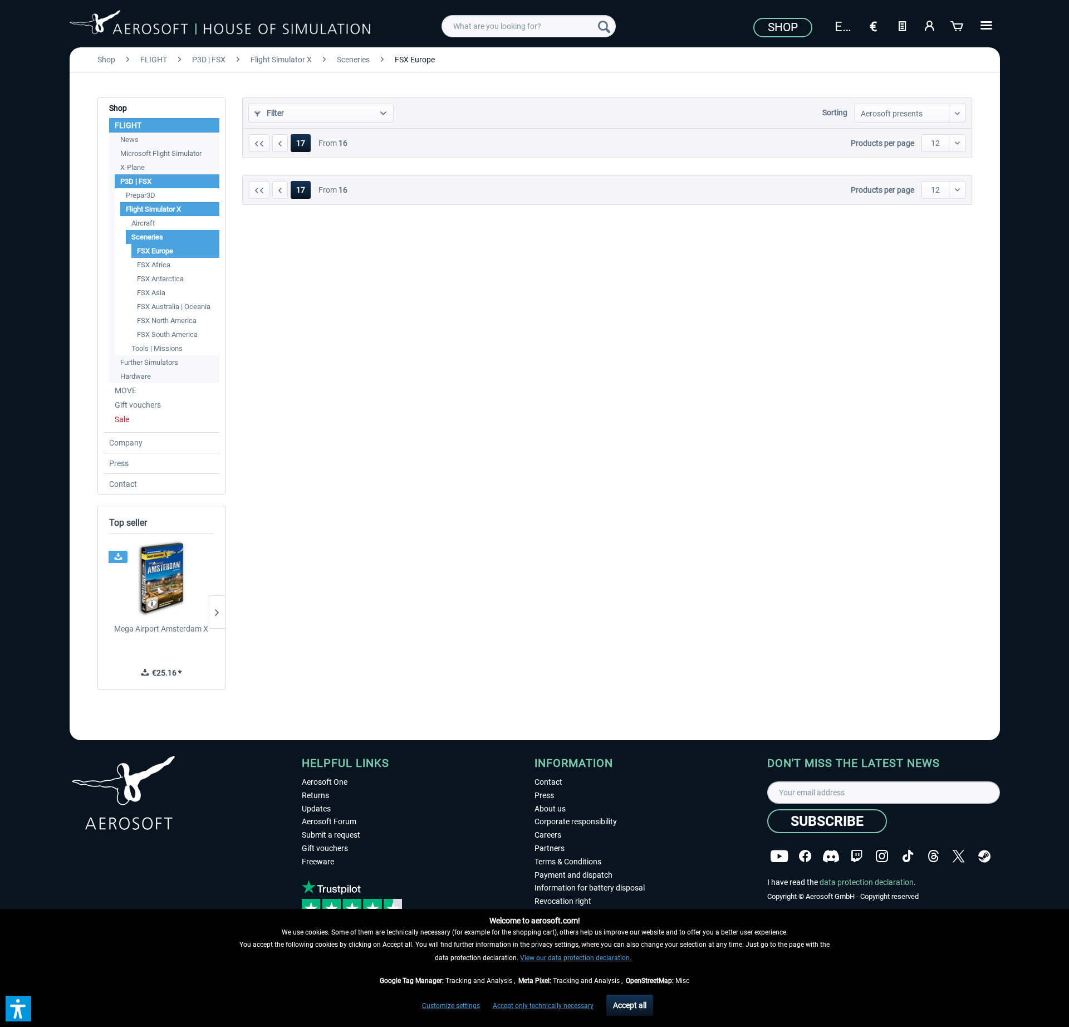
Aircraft (143, 223)
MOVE (125, 390)
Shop (783, 27)
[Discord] (831, 856)
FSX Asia (151, 292)
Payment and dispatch (573, 874)
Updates (316, 808)
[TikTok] (908, 856)
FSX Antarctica (160, 279)
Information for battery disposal (589, 887)
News (129, 139)
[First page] (259, 143)
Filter (274, 113)
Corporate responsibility (575, 821)
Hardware (135, 376)
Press (119, 463)
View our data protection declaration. (575, 958)
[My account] (930, 25)
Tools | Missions (157, 348)
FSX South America (167, 334)
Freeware (318, 861)
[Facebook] (805, 856)
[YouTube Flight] (779, 856)
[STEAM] (984, 856)
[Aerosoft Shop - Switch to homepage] (220, 24)
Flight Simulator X (153, 209)
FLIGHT (128, 125)
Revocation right (562, 901)
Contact (123, 484)
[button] (18, 1008)
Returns (315, 795)
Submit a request (331, 834)
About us (550, 808)
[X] (959, 856)
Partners (549, 848)
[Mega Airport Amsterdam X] (161, 579)
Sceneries (147, 237)
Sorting (834, 112)
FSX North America (167, 320)
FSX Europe (155, 251)
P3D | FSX (135, 181)
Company (126, 442)
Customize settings (451, 1006)
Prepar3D (140, 195)
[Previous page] (280, 143)
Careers (547, 834)
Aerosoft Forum (329, 821)
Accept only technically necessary (543, 1006)
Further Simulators (149, 362)
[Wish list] (902, 25)
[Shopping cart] (958, 25)
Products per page (882, 143)
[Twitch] (856, 856)
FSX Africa (153, 265)
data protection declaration (867, 882)
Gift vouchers (138, 404)
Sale (122, 419)
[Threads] (933, 856)
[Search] (604, 26)
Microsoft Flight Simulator (161, 153)
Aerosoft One (324, 781)
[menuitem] (529, 26)
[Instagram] (882, 856)
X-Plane (132, 167)
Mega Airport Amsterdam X (161, 628)
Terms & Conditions (567, 861)
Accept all (629, 1005)
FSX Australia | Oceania (173, 306)
